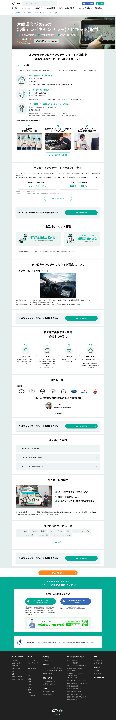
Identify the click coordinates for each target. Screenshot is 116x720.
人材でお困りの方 (48, 681)
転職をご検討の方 (48, 673)
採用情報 (96, 673)
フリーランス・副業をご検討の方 (52, 668)
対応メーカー (15, 674)
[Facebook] (100, 678)
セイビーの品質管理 (17, 679)
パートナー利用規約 (72, 663)
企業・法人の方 (47, 660)
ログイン (101, 3)
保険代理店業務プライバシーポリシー (77, 683)
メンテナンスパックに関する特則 (76, 666)
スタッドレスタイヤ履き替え (38, 531)
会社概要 (96, 671)
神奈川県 (30, 687)
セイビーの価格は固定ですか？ (30, 457)
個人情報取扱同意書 (72, 686)
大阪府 (29, 692)
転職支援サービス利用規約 (74, 694)
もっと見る (58, 542)
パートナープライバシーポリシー (76, 680)
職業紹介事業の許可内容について (76, 697)
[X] (98, 678)
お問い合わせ (69, 8)
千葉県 (29, 682)
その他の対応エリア (33, 695)
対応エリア (15, 671)
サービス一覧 (31, 660)
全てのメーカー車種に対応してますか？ (33, 466)
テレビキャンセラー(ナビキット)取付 (61, 535)
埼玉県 (29, 684)
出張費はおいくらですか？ (29, 448)
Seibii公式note (47, 694)
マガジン (60, 8)
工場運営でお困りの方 (49, 684)
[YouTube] (103, 678)
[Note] (95, 678)
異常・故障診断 (32, 668)
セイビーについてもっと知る (58, 155)
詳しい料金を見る (58, 198)
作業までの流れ (16, 668)
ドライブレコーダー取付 (56, 531)
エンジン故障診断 (42, 535)
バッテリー (31, 666)
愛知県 (29, 690)
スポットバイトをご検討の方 (51, 671)
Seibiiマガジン (47, 692)
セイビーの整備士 (17, 676)
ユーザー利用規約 (72, 660)
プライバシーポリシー (73, 678)
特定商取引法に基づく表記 (74, 689)
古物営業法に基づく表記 (74, 691)
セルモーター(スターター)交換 (25, 535)
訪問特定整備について (73, 699)
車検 (68, 531)
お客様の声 (15, 666)
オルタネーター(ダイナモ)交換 (81, 531)
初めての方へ (15, 660)
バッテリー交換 (22, 531)
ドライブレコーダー (33, 663)
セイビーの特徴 (16, 663)
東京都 (29, 679)
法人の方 (81, 8)
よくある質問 (50, 8)
